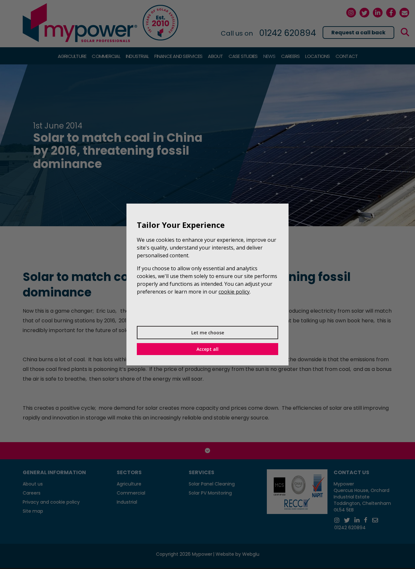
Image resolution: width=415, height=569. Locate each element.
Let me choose (207, 332)
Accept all (207, 349)
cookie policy (234, 291)
